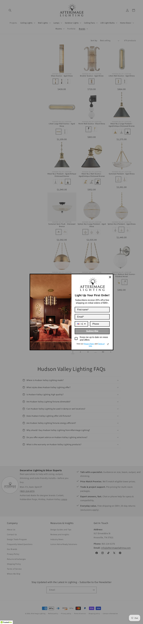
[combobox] (81, 324)
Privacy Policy (89, 344)
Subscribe (92, 331)
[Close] (110, 277)
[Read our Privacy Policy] (108, 344)
